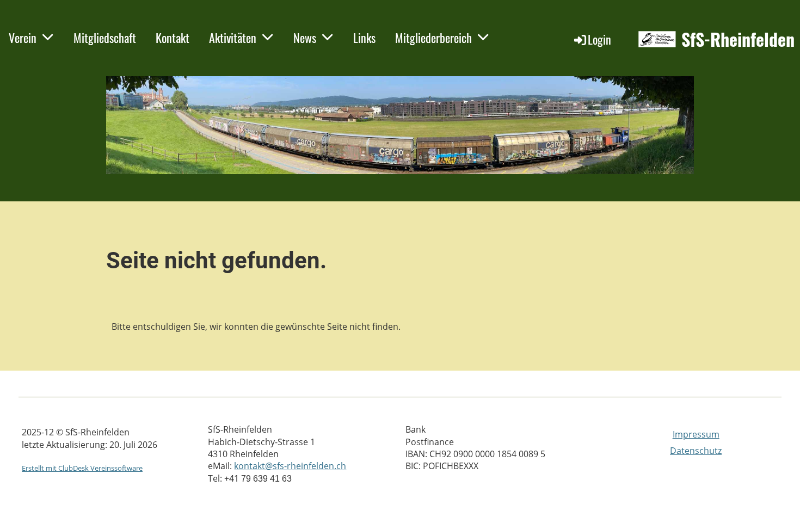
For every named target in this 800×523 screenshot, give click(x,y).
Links (364, 37)
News (304, 37)
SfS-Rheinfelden (738, 39)
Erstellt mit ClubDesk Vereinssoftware (82, 468)
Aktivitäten (232, 37)
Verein (22, 37)
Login (599, 39)
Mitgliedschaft (104, 37)
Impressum (696, 434)
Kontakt (172, 37)
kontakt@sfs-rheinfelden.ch (290, 466)
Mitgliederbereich (433, 37)
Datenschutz (696, 451)
